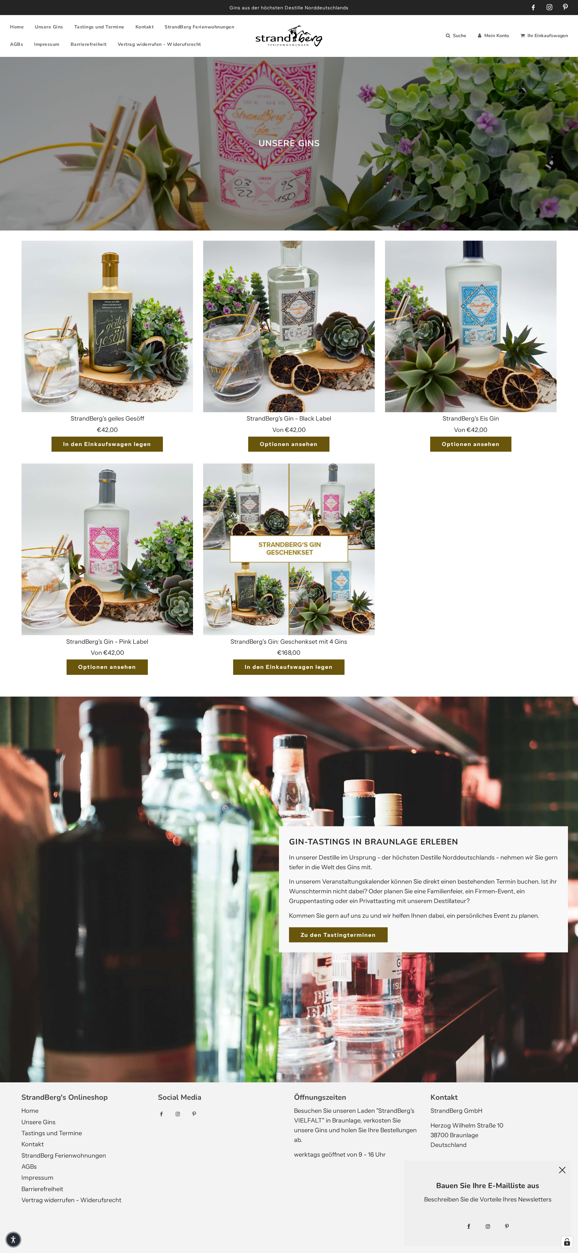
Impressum (47, 44)
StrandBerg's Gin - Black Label (289, 418)
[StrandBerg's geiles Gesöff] (107, 326)
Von (289, 430)
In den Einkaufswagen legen (107, 444)
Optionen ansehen (289, 444)
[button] (13, 1240)
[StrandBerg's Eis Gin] (471, 326)
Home (17, 27)
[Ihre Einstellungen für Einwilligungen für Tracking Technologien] (567, 1242)
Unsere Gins (49, 27)
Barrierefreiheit (89, 44)
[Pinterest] (565, 7)
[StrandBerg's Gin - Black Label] (289, 326)
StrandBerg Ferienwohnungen (199, 27)
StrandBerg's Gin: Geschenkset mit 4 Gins (288, 641)
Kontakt (144, 27)
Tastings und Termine (99, 27)
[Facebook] (533, 7)
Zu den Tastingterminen (338, 934)
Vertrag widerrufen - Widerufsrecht (159, 44)
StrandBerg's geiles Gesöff (107, 418)
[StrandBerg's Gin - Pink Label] (107, 549)
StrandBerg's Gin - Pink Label (107, 641)
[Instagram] (549, 7)
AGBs (16, 44)
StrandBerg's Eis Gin (471, 418)
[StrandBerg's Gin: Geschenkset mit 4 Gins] (289, 549)
